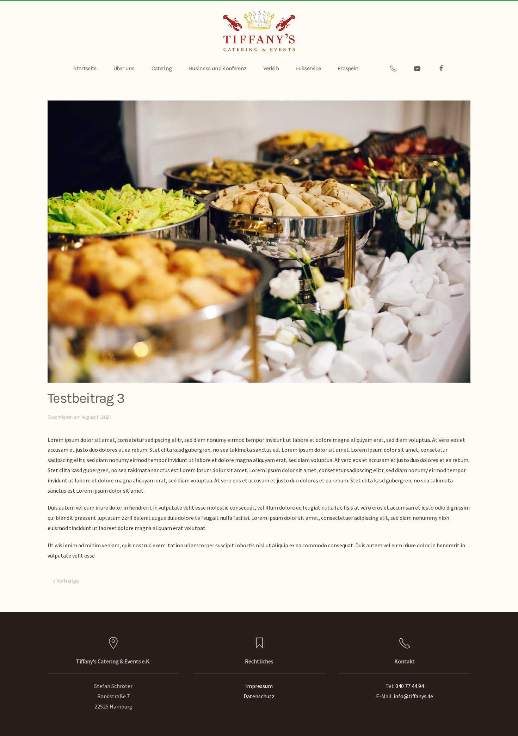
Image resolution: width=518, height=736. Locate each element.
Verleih (271, 68)
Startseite (85, 68)
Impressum (259, 685)
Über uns (124, 68)
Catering (162, 68)
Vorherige (67, 580)
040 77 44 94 (409, 685)
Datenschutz (259, 696)
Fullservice (308, 68)
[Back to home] (259, 31)
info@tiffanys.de (413, 696)
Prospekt (348, 68)
